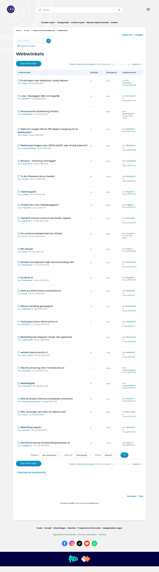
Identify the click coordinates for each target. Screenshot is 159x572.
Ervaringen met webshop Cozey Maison (44, 80)
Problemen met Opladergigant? (39, 204)
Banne (25, 293)
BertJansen (131, 412)
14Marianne (27, 280)
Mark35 (129, 399)
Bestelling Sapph (30, 427)
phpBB (71, 503)
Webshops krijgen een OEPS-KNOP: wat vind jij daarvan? (54, 145)
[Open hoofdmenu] (148, 9)
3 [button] (118, 64)
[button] (118, 10)
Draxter (25, 179)
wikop (24, 252)
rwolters (130, 233)
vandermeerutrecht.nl (34, 352)
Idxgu (129, 443)
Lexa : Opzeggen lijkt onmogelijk (40, 96)
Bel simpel (26, 248)
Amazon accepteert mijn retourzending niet (47, 262)
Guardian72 (27, 164)
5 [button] (124, 64)
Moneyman (131, 96)
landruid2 (26, 371)
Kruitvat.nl (26, 277)
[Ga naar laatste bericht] (132, 83)
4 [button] (121, 64)
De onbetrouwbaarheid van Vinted (41, 233)
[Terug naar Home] (10, 9)
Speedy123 (131, 291)
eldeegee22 (131, 322)
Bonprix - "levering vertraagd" (38, 160)
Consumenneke (29, 148)
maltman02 (27, 340)
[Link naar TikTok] (79, 543)
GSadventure (127, 114)
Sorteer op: (68, 455)
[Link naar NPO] (85, 559)
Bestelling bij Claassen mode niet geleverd (46, 337)
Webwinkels (30, 53)
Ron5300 (130, 129)
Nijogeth (130, 192)
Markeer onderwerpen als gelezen (82, 64)
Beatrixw (26, 430)
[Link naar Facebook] (64, 543)
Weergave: (35, 455)
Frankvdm (26, 208)
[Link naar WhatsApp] (94, 543)
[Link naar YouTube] (87, 543)
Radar (25, 135)
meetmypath (28, 191)
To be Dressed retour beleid (37, 176)
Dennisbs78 (27, 265)
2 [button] (115, 64)
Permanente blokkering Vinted (39, 111)
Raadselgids (27, 383)
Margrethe (26, 221)
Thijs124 (130, 205)
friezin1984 (26, 386)
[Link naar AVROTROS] (73, 559)
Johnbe (25, 194)
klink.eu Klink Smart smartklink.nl (40, 290)
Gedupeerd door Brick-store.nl (39, 321)
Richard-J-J (27, 324)
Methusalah (131, 306)
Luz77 (24, 236)
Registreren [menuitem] (127, 35)
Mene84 (25, 99)
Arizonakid (131, 218)
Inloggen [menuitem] (139, 35)
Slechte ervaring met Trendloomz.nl (42, 367)
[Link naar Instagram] (72, 543)
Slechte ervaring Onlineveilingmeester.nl (45, 442)
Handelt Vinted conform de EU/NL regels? (45, 218)
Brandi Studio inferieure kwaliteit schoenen (46, 398)
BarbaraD (26, 309)
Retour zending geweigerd (36, 306)
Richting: (98, 455)
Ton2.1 (25, 415)
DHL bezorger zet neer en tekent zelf (43, 411)
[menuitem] (131, 496)
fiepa (24, 83)
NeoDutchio (131, 262)
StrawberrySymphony (31, 401)
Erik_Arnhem (27, 355)
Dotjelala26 (27, 114)
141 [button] (129, 64)
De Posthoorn (126, 81)
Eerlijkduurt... (27, 445)
